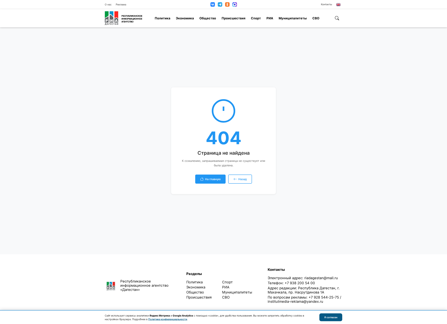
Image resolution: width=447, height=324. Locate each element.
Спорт (256, 18)
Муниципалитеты (293, 18)
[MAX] (235, 4)
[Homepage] (123, 18)
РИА (269, 18)
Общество (207, 18)
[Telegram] (220, 4)
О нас (108, 4)
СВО (315, 18)
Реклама (121, 4)
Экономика (185, 18)
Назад (242, 179)
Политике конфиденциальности (167, 319)
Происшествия (233, 18)
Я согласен (330, 317)
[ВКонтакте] (213, 4)
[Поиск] (337, 18)
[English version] (338, 4)
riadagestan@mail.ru (321, 278)
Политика (162, 18)
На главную (213, 179)
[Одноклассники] (227, 4)
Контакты (326, 4)
